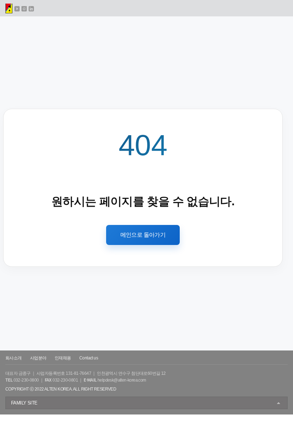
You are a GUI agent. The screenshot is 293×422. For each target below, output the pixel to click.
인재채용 (63, 358)
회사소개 (13, 358)
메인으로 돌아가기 (143, 235)
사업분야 (38, 358)
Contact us (88, 358)
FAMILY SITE (24, 403)
